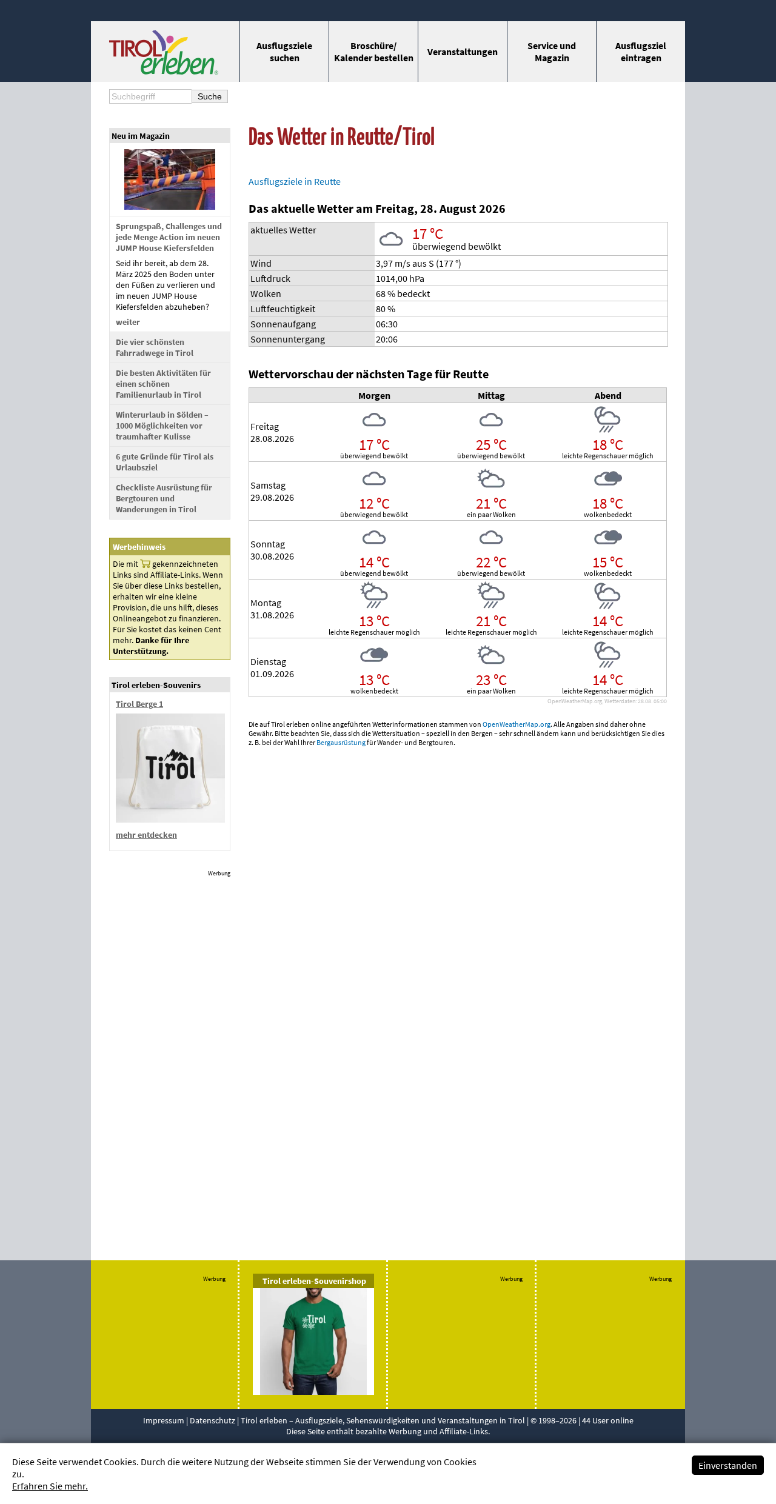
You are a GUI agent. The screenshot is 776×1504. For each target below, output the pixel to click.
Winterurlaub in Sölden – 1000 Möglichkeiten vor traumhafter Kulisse (162, 425)
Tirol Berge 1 (139, 703)
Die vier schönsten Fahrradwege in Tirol (154, 347)
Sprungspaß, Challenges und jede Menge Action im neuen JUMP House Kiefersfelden (169, 237)
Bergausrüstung (341, 742)
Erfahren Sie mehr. (50, 1486)
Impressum (163, 1420)
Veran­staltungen (462, 51)
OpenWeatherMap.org (516, 724)
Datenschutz (212, 1420)
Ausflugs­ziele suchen (284, 51)
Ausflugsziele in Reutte (295, 181)
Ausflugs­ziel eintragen (640, 51)
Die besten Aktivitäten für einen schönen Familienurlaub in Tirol (163, 383)
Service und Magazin (551, 51)
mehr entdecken (146, 834)
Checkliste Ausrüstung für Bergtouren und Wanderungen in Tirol (164, 498)
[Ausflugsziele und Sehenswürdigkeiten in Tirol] (163, 71)
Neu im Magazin (141, 135)
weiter (128, 321)
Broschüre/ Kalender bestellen (373, 51)
